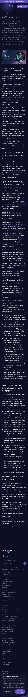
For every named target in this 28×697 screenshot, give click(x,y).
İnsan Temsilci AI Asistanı (8, 612)
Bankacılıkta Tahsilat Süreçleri (9, 636)
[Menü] (3, 6)
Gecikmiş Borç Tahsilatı (8, 623)
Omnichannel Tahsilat (7, 631)
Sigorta (4, 660)
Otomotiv (4, 653)
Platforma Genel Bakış (7, 581)
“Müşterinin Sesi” (14, 261)
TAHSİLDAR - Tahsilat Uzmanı (9, 616)
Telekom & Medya (6, 662)
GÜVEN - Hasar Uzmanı (8, 640)
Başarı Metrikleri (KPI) (7, 638)
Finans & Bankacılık (7, 651)
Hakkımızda (5, 671)
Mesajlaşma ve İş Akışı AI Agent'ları (11, 609)
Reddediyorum (8, 691)
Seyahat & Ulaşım (6, 658)
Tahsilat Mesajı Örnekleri (8, 634)
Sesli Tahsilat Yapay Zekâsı (9, 618)
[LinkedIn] (3, 556)
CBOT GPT (12, 166)
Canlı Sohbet (5, 614)
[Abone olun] (24, 563)
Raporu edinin (19, 1)
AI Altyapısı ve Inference (8, 594)
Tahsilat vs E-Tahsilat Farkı (8, 625)
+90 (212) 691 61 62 (7, 574)
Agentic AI (4, 583)
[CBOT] (10, 6)
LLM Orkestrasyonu (7, 585)
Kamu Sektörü (5, 664)
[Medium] (14, 556)
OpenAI (7, 191)
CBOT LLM (4, 587)
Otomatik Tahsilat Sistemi (8, 620)
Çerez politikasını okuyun (18, 687)
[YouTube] (10, 556)
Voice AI (4, 607)
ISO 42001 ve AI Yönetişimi (8, 629)
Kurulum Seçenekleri (7, 596)
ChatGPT (4, 74)
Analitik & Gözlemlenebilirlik (9, 592)
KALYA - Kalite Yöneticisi (8, 644)
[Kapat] (26, 1)
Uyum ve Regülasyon (7, 627)
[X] (7, 556)
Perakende (5, 655)
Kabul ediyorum (20, 691)
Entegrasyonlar (6, 590)
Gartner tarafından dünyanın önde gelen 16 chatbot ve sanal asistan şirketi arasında (12, 224)
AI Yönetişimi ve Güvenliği (8, 598)
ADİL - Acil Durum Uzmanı (8, 642)
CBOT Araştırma (6, 601)
